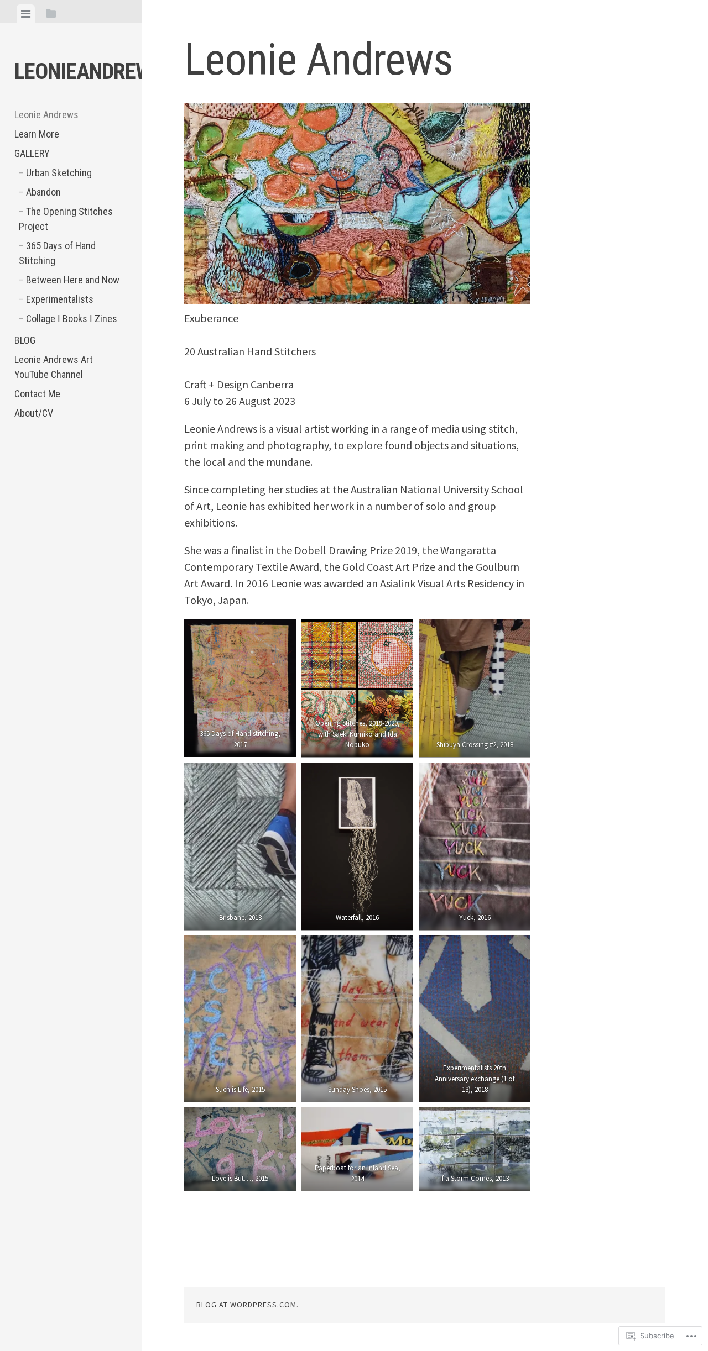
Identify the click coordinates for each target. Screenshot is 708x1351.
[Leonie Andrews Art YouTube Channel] (58, 487)
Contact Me (37, 393)
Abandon (43, 192)
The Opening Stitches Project (66, 219)
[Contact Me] (88, 487)
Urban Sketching (59, 172)
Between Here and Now (72, 280)
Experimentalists (59, 299)
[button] (240, 688)
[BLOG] (28, 487)
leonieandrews (88, 72)
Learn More (36, 134)
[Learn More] (58, 455)
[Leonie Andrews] (28, 455)
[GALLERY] (88, 455)
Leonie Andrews (46, 114)
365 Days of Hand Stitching (57, 253)
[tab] (26, 13)
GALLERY (32, 153)
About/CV (33, 413)
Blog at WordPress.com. (247, 1305)
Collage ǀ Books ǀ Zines (71, 318)
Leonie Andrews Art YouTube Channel (53, 367)
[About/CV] (28, 519)
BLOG (24, 340)
